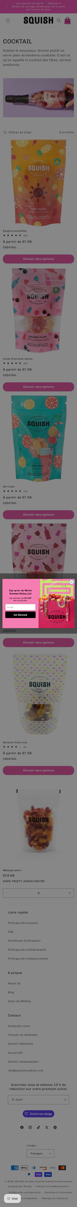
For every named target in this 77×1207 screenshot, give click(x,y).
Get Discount (20, 614)
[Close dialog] (71, 582)
